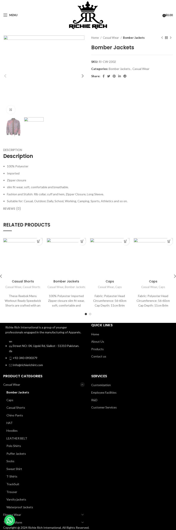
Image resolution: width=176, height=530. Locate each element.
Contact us (98, 356)
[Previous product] (162, 38)
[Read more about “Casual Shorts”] (38, 241)
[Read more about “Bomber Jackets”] (82, 241)
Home (95, 37)
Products (97, 349)
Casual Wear (111, 37)
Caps (110, 281)
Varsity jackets (16, 499)
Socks (10, 461)
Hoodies (12, 430)
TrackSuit (12, 484)
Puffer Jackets (16, 453)
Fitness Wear (12, 514)
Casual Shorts (23, 281)
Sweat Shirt (14, 469)
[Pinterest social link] (114, 76)
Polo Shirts (13, 446)
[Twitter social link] (108, 76)
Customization (101, 385)
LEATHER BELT (16, 438)
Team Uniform (12, 522)
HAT (9, 423)
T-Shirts (11, 476)
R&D (94, 400)
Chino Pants (14, 415)
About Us (97, 341)
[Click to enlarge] (10, 109)
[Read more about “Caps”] (125, 241)
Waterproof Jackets (19, 507)
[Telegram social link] (125, 76)
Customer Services (104, 407)
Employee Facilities (104, 392)
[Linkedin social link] (119, 76)
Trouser (11, 492)
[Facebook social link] (103, 76)
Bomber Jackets (134, 37)
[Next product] (170, 38)
